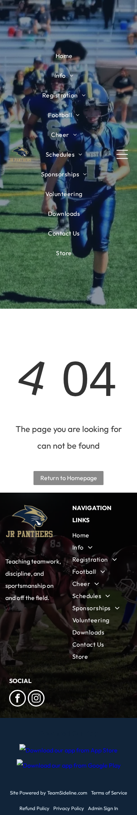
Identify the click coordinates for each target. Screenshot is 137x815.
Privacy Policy (68, 808)
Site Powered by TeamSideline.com (48, 793)
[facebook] (17, 699)
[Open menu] (122, 154)
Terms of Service (109, 793)
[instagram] (36, 699)
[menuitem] (64, 56)
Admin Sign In (103, 808)
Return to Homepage (68, 478)
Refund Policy (34, 808)
